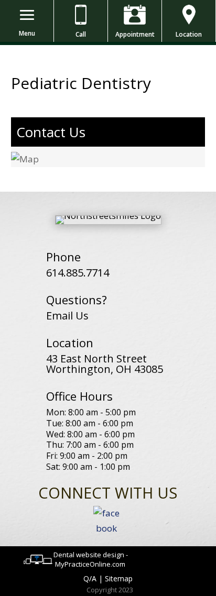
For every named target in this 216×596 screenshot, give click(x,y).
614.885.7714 (77, 273)
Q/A (89, 578)
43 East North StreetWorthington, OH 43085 (104, 363)
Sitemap (119, 578)
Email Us (67, 315)
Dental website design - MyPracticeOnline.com (90, 559)
